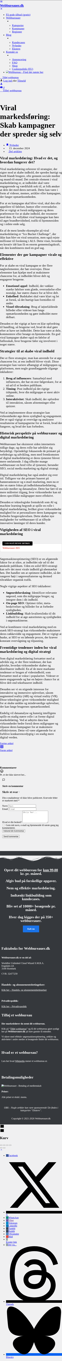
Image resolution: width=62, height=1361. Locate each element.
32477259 (12, 973)
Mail (10, 1236)
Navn (5, 806)
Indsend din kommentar (13, 831)
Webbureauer (13, 17)
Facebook (13, 1155)
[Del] (4, 1145)
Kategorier (18, 25)
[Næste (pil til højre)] (4, 1147)
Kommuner (18, 28)
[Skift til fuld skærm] (7, 1145)
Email (5, 809)
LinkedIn (12, 1225)
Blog (8, 34)
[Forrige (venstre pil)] (1, 1147)
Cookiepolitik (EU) (22, 68)
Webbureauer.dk (12, 5)
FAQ (14, 62)
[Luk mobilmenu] (1, 9)
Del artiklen (15, 151)
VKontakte (13, 1234)
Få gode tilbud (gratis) (18, 14)
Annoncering (19, 59)
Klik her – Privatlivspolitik (14, 1006)
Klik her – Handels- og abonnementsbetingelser (24, 990)
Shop (15, 65)
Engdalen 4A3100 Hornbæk (9, 967)
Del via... (12, 1244)
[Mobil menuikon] (31, 1)
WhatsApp (13, 1217)
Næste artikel (6, 750)
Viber (11, 1220)
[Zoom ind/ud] (10, 1145)
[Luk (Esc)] (1, 1145)
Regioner (17, 31)
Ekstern (16, 48)
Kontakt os (12, 51)
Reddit (11, 1231)
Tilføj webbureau (10, 77)
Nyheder (16, 45)
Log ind (8, 80)
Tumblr (11, 1228)
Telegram (12, 1223)
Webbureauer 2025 (11, 548)
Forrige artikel (6, 743)
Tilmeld (21, 80)
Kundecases (18, 42)
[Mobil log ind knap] (1, 84)
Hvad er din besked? (12, 822)
